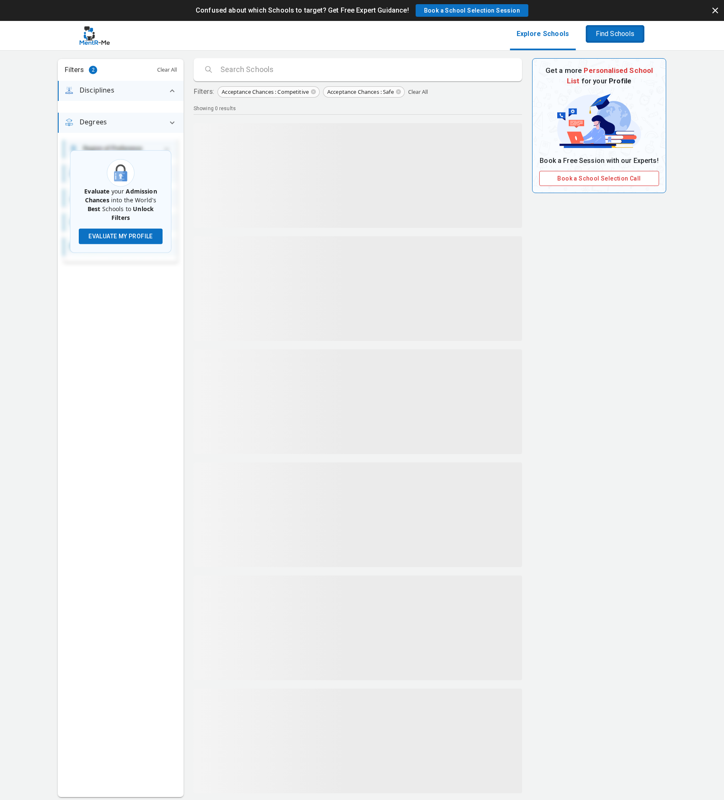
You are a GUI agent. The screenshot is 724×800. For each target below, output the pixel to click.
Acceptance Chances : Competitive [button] (265, 91)
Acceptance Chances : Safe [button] (360, 91)
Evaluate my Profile (120, 236)
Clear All (167, 69)
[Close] (715, 10)
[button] (472, 10)
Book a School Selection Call (599, 178)
